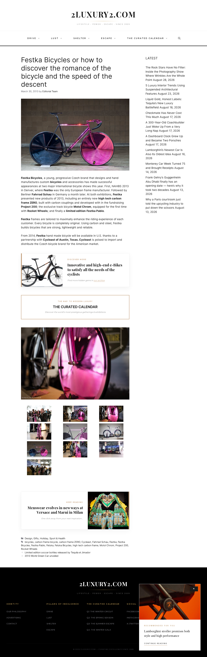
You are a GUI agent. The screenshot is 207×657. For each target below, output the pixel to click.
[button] (39, 38)
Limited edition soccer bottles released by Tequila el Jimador (57, 552)
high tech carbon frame (85, 545)
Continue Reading (155, 643)
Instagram (133, 617)
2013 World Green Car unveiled (41, 555)
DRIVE (31, 38)
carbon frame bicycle (46, 542)
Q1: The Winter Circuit (100, 611)
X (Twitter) (133, 623)
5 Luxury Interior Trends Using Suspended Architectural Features (165, 89)
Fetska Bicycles (63, 545)
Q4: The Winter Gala (99, 630)
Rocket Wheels (29, 549)
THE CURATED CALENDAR (145, 38)
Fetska (50, 545)
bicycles (29, 542)
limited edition (76, 211)
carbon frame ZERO (69, 542)
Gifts (36, 538)
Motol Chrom (107, 545)
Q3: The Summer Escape (100, 623)
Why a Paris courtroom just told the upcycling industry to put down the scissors (164, 203)
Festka (113, 542)
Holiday (44, 538)
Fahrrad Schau (100, 542)
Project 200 (121, 545)
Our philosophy (16, 611)
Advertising (13, 617)
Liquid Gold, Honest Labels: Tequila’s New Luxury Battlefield (164, 103)
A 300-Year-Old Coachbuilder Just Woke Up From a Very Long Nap (165, 126)
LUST (55, 38)
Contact (11, 623)
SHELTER (79, 38)
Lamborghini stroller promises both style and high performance (167, 633)
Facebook (133, 611)
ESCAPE (106, 38)
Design (28, 538)
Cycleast (86, 542)
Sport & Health (57, 538)
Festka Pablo (38, 545)
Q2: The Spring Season (100, 617)
